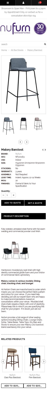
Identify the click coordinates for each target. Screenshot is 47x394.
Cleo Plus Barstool (12, 377)
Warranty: (6, 171)
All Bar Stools (17, 50)
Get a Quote (35, 203)
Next (45, 150)
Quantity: (5, 191)
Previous (42, 150)
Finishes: (5, 183)
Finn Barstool (35, 377)
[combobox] (23, 44)
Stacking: (6, 168)
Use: (3, 160)
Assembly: (6, 174)
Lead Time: (6, 177)
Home (4, 50)
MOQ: (3, 180)
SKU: (3, 157)
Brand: (4, 154)
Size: (3, 163)
